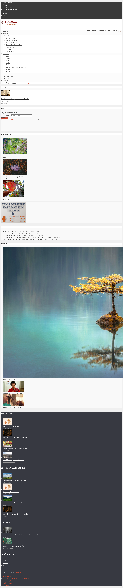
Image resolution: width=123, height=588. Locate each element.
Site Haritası (7, 7)
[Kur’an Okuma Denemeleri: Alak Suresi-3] (7, 500)
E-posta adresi (5, 116)
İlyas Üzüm (7, 451)
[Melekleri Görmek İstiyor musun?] (13, 405)
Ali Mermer (4, 104)
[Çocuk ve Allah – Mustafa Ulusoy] (7, 544)
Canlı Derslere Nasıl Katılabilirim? (16, 578)
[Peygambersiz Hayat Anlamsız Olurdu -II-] (15, 154)
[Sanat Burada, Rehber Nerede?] (7, 457)
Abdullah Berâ (8, 200)
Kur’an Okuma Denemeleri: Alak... (15, 481)
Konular (6, 54)
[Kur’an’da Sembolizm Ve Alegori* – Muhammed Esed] (7, 533)
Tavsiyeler (6, 522)
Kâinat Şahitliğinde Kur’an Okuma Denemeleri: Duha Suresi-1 (24, 239)
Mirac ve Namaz (8, 198)
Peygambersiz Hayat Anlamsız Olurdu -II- (15, 156)
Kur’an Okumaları (12, 40)
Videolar (6, 74)
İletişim (5, 81)
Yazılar (5, 34)
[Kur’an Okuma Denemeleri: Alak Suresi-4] (7, 478)
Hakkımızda (7, 3)
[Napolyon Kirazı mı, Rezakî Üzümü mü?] (7, 446)
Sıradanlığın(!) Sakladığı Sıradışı (12, 393)
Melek (8, 69)
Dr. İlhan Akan (7, 428)
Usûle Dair (9, 36)
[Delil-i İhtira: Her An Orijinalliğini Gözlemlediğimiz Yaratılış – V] (15, 175)
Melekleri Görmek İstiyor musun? (12, 407)
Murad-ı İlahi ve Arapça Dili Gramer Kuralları (15, 99)
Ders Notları (10, 51)
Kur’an (8, 65)
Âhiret (8, 56)
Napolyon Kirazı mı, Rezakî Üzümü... (16, 449)
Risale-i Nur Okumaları (14, 45)
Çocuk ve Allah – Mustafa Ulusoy (14, 546)
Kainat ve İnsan (11, 38)
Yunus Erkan (7, 483)
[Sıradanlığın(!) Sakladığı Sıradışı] (13, 392)
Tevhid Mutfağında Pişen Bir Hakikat (15, 231)
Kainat (8, 63)
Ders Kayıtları (8, 76)
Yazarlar (6, 78)
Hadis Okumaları (11, 42)
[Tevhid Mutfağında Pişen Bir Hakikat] (7, 435)
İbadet (8, 58)
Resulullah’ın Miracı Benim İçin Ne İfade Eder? (18, 235)
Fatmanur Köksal (9, 462)
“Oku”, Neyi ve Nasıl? (9, 379)
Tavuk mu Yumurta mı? (11, 426)
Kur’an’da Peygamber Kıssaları (16, 67)
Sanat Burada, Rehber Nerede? (13, 460)
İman (7, 60)
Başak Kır (6, 440)
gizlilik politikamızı (16, 120)
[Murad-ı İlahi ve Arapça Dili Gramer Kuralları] (5, 96)
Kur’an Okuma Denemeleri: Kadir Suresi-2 (17, 233)
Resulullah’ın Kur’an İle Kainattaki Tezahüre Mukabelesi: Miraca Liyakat (27, 237)
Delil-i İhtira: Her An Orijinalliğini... (13, 177)
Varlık (8, 72)
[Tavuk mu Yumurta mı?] (7, 424)
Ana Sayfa (6, 31)
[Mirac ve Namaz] (13, 196)
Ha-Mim (5, 179)
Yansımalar (9, 49)
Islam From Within (10, 9)
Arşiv (5, 5)
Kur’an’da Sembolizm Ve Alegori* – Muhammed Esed (21, 535)
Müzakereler (10, 47)
